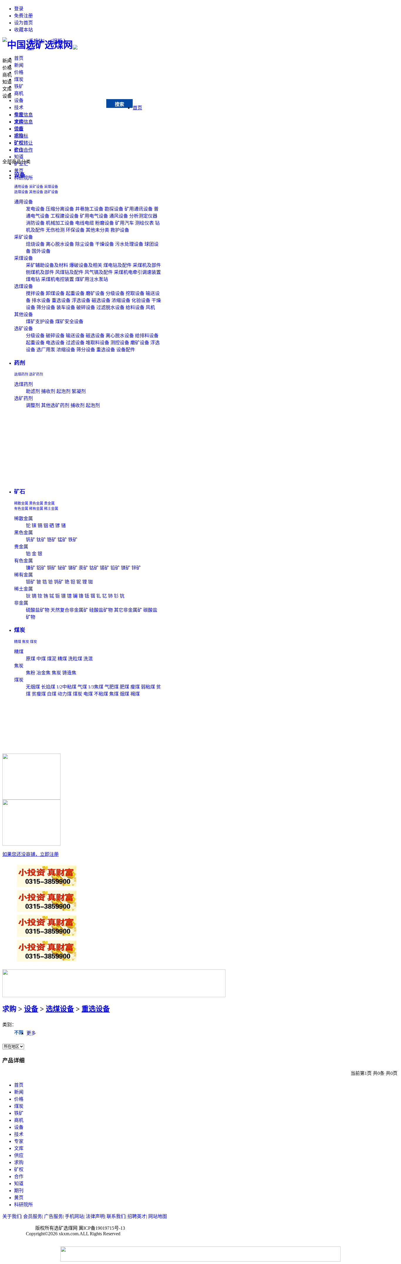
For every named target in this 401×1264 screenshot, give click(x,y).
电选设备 (55, 342)
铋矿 (62, 567)
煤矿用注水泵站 (91, 279)
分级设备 (115, 293)
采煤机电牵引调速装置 (137, 272)
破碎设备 (85, 307)
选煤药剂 (21, 374)
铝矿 (41, 567)
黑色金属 (36, 503)
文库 (7, 88)
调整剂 (33, 405)
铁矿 (18, 86)
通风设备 (118, 215)
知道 (18, 156)
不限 (18, 1032)
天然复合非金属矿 (69, 610)
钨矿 (58, 581)
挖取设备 (135, 293)
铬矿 (51, 539)
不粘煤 (101, 693)
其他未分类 (97, 230)
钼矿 (30, 581)
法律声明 (95, 1216)
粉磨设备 (104, 222)
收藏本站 (23, 29)
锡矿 (104, 567)
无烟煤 (33, 686)
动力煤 (65, 693)
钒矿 (30, 539)
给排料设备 (147, 335)
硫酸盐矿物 (37, 610)
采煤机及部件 (147, 265)
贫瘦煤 (39, 693)
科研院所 (23, 1204)
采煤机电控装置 (57, 279)
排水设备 (41, 300)
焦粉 (30, 672)
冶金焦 (43, 672)
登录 (18, 8)
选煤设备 (21, 192)
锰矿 (62, 539)
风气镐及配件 (99, 272)
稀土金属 (51, 509)
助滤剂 (33, 391)
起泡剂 (63, 391)
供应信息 (23, 114)
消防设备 (35, 222)
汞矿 (83, 567)
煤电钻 (33, 279)
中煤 (41, 658)
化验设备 (141, 300)
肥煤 (124, 686)
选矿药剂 (36, 374)
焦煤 (114, 693)
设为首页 (23, 22)
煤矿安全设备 (69, 321)
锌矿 (136, 567)
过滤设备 (75, 342)
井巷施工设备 (89, 208)
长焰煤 (48, 686)
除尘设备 (84, 244)
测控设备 (119, 342)
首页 (18, 58)
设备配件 (125, 349)
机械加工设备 (60, 222)
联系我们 (116, 1216)
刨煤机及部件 (40, 272)
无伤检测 (55, 230)
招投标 (21, 135)
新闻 (18, 65)
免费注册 (23, 15)
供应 (18, 1155)
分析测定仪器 (143, 215)
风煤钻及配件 (69, 272)
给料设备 (135, 307)
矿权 (18, 1169)
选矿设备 (51, 192)
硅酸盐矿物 (101, 610)
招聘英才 (136, 1216)
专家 (18, 1141)
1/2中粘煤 (66, 686)
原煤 (30, 658)
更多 (31, 1033)
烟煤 (124, 693)
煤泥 (51, 658)
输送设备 (75, 335)
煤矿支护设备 (40, 321)
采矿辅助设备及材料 (47, 265)
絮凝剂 (79, 391)
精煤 (17, 642)
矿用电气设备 (94, 215)
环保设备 (75, 230)
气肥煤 (112, 686)
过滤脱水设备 (110, 307)
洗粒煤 (75, 658)
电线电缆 (84, 222)
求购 (9, 1009)
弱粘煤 (148, 686)
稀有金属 (36, 509)
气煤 (82, 686)
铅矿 (115, 567)
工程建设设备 (64, 215)
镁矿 (125, 567)
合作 (18, 1176)
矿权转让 (23, 142)
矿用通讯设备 (138, 208)
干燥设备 (104, 244)
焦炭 (25, 642)
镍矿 (30, 567)
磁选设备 (101, 300)
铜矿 (51, 567)
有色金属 (21, 509)
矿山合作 (23, 149)
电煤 (88, 693)
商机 (18, 93)
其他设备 (36, 192)
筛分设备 (45, 307)
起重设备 (75, 293)
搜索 (119, 104)
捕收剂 (48, 391)
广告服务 (53, 1216)
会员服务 (32, 1216)
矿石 (19, 491)
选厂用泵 (45, 349)
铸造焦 (69, 672)
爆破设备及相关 (85, 265)
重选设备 (61, 300)
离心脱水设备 (60, 244)
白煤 (51, 693)
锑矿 (72, 567)
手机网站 (74, 1216)
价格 (18, 72)
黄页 (18, 1197)
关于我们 (11, 1216)
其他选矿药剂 (55, 405)
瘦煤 (135, 686)
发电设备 (35, 208)
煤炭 (18, 79)
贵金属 (49, 503)
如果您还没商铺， (30, 854)
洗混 (88, 658)
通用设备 (21, 187)
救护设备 (119, 230)
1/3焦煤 (95, 686)
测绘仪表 (144, 222)
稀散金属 (21, 503)
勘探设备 (114, 208)
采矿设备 (36, 187)
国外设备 (41, 251)
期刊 (18, 1190)
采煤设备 (51, 187)
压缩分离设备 (60, 208)
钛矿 (41, 539)
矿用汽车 (124, 222)
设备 (18, 100)
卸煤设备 (55, 293)
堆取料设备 (97, 342)
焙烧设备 (35, 244)
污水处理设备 (129, 244)
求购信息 (23, 121)
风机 (150, 307)
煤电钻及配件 (117, 265)
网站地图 (157, 1216)
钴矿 (94, 567)
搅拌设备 (35, 293)
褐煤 (135, 693)
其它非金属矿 (128, 610)
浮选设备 (81, 300)
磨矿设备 (95, 293)
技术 (18, 107)
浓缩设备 (121, 300)
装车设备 (65, 307)
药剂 (19, 363)
